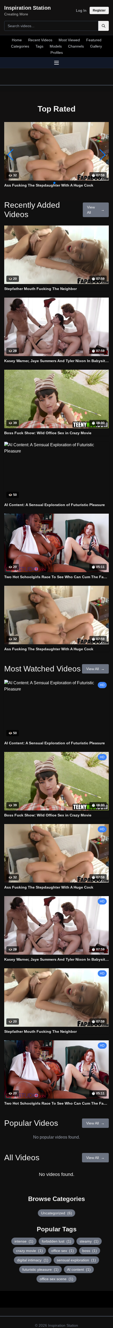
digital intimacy (32, 1260)
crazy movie (29, 1251)
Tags (39, 46)
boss (89, 1251)
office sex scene (56, 1279)
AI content (79, 1269)
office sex (62, 1251)
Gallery (96, 46)
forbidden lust (56, 1241)
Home (17, 40)
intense (23, 1241)
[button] (102, 155)
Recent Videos (40, 40)
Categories (20, 46)
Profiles (56, 52)
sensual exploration (76, 1260)
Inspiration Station (63, 1325)
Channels (76, 46)
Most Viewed (69, 40)
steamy (89, 1241)
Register (99, 10)
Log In (81, 10)
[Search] (103, 26)
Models (56, 46)
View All (96, 209)
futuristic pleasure (40, 1269)
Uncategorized (56, 1213)
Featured (93, 40)
